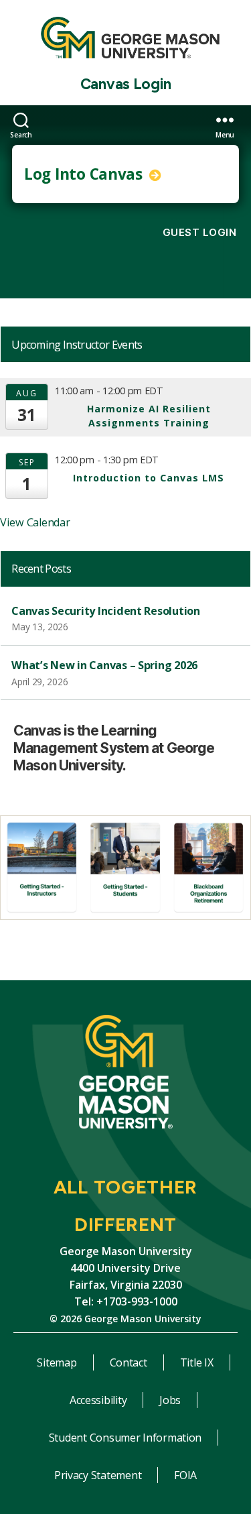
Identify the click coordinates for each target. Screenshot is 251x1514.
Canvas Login (125, 84)
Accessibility (98, 1400)
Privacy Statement (97, 1475)
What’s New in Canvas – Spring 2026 (104, 665)
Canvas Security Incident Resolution (105, 610)
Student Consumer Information (125, 1437)
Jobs (170, 1400)
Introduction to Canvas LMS (148, 477)
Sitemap (56, 1362)
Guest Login (200, 232)
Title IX (197, 1362)
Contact (128, 1362)
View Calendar (35, 522)
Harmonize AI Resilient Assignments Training (149, 415)
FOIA (185, 1475)
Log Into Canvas (85, 174)
